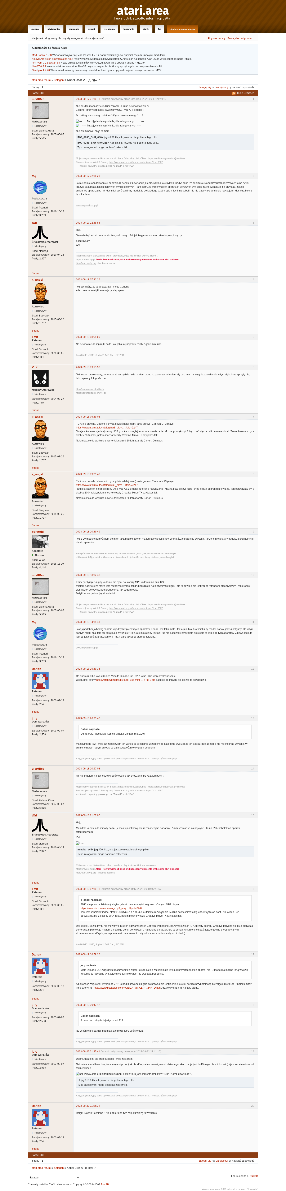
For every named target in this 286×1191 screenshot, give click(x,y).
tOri (34, 222)
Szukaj (91, 29)
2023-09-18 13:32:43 (88, 575)
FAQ (159, 29)
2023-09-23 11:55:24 (88, 1105)
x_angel (37, 279)
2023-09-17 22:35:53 (88, 222)
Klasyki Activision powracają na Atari (52, 58)
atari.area (143, 11)
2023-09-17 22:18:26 (88, 175)
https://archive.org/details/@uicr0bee (166, 158)
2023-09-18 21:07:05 (88, 815)
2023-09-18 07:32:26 (88, 279)
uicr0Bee (38, 99)
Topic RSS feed (245, 93)
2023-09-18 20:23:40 (88, 718)
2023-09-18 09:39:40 (88, 474)
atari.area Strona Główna (182, 29)
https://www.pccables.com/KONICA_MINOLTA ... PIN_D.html (127, 987)
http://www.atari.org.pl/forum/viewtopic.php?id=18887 (136, 162)
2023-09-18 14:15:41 (88, 622)
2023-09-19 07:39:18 (88, 889)
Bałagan (59, 80)
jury (34, 718)
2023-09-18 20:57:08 (88, 768)
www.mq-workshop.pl (87, 205)
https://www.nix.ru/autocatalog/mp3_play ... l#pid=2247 (107, 427)
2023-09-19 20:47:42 (88, 1005)
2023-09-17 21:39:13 (88, 99)
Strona (35, 273)
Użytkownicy (54, 29)
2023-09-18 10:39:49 (88, 531)
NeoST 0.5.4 (39, 66)
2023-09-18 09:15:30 (88, 367)
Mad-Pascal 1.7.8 (42, 55)
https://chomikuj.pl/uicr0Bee (132, 158)
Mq (34, 176)
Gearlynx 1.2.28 (41, 70)
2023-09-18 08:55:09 (88, 337)
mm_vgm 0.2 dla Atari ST (46, 62)
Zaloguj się (205, 87)
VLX (34, 367)
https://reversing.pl (85, 259)
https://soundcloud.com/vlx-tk (91, 393)
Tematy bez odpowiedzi (241, 38)
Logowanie (129, 29)
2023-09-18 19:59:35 (88, 668)
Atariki (146, 29)
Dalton (36, 668)
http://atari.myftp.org (86, 263)
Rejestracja (109, 29)
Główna (35, 29)
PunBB (254, 1176)
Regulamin (74, 29)
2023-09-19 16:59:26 (88, 954)
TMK (35, 337)
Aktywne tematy (216, 38)
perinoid (38, 531)
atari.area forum (41, 80)
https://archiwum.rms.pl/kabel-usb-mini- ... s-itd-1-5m (125, 679)
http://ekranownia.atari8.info (90, 389)
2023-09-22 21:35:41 (88, 1051)
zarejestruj (222, 87)
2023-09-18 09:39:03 (88, 416)
